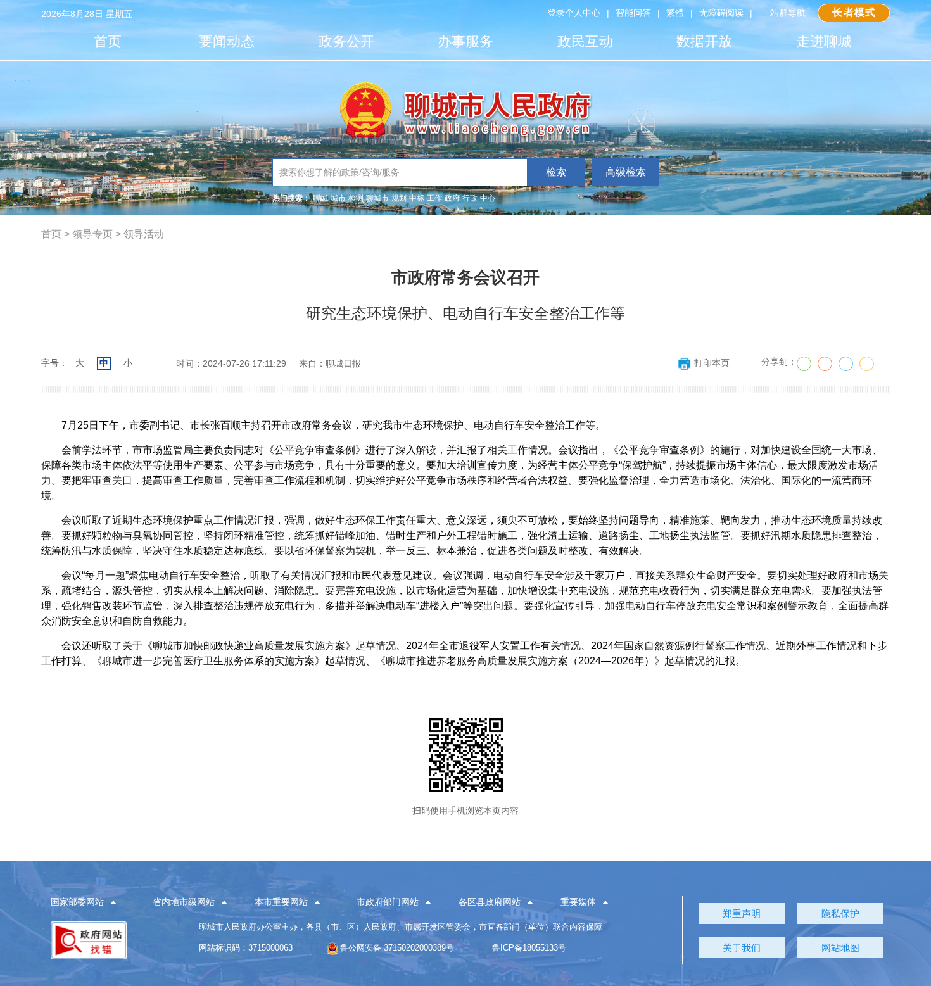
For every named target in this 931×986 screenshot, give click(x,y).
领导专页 (92, 234)
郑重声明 (742, 913)
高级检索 (625, 172)
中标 (416, 198)
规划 (399, 198)
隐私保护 (840, 913)
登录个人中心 (573, 13)
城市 (338, 198)
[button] (91, 902)
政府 (452, 198)
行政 (470, 198)
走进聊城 (824, 41)
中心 (487, 198)
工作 (434, 198)
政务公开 (346, 41)
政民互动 (585, 41)
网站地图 (840, 947)
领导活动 (144, 234)
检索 (556, 172)
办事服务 (465, 41)
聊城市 (377, 198)
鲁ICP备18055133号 (529, 947)
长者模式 (854, 12)
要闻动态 (227, 41)
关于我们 (742, 947)
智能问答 (633, 13)
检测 (356, 198)
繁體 (675, 13)
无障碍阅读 (721, 13)
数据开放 (704, 41)
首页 (108, 41)
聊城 (320, 198)
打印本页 (712, 363)
